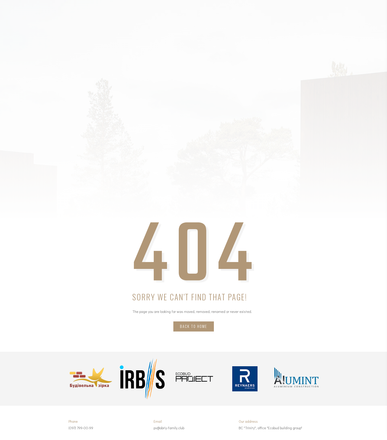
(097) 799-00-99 (81, 427)
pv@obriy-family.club (169, 427)
